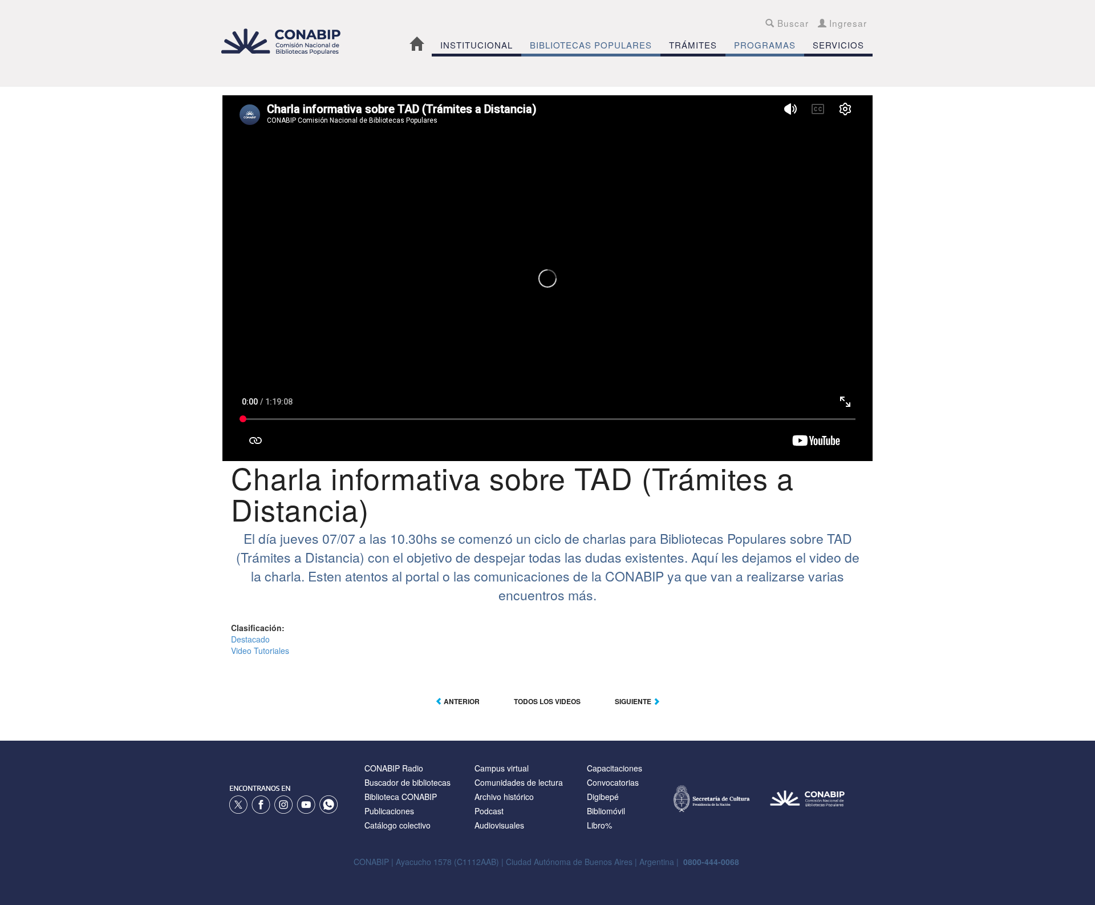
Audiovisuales (499, 825)
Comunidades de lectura (518, 782)
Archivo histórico (504, 796)
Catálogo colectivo (397, 825)
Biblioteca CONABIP (400, 796)
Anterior (461, 701)
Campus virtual (501, 768)
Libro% (599, 825)
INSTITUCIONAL (476, 45)
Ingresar (846, 23)
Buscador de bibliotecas (407, 782)
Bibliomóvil (606, 811)
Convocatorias (613, 782)
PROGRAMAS (765, 45)
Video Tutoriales (260, 650)
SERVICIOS (838, 45)
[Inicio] (287, 41)
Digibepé (603, 796)
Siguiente (634, 701)
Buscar (791, 23)
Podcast (489, 811)
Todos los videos (547, 701)
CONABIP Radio (393, 768)
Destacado (250, 639)
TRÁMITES (693, 45)
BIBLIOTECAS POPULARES (591, 45)
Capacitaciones (614, 768)
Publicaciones (389, 811)
